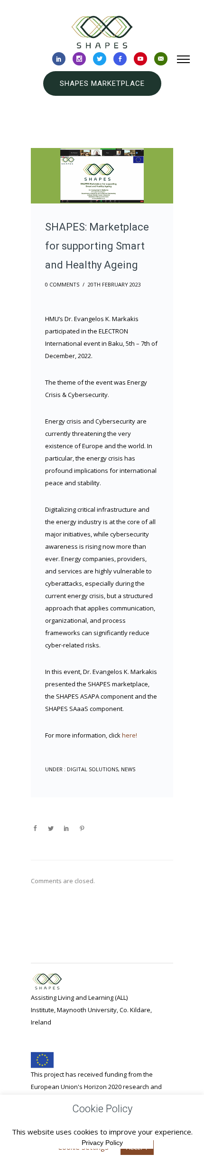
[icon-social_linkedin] (58, 59)
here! (129, 735)
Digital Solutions (91, 769)
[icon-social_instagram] (79, 59)
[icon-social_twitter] (99, 59)
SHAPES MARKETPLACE (102, 83)
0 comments (62, 284)
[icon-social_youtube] (140, 59)
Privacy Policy (102, 1142)
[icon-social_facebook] (120, 59)
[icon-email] (160, 59)
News (128, 769)
